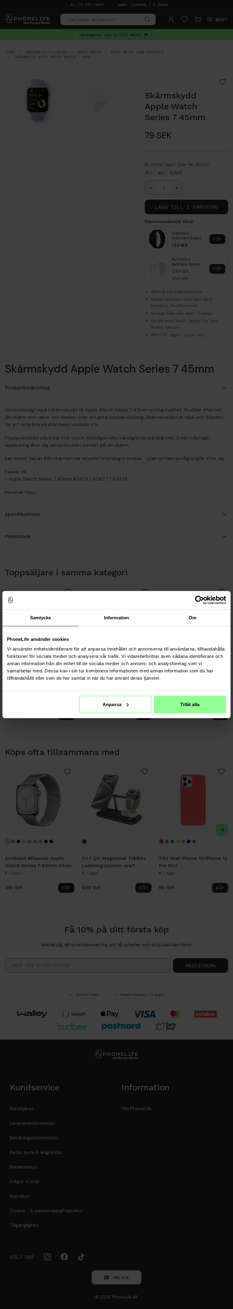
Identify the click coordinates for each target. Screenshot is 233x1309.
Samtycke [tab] (40, 617)
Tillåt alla (189, 704)
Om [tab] (192, 617)
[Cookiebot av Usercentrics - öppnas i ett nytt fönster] (199, 600)
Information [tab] (116, 617)
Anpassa (112, 704)
